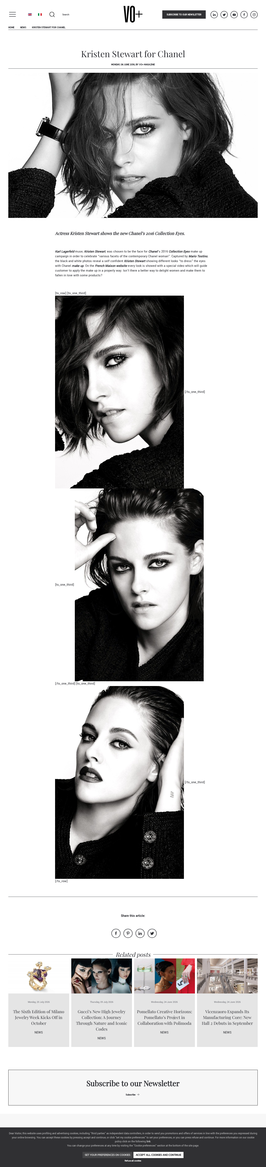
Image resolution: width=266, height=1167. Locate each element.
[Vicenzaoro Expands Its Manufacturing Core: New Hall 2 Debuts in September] (227, 976)
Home (11, 27)
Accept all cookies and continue (158, 1155)
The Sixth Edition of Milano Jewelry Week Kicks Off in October (38, 1017)
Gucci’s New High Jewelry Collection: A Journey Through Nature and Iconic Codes (101, 1020)
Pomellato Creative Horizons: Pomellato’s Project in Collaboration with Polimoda (164, 1017)
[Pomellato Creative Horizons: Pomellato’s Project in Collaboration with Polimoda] (164, 976)
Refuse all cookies (133, 1160)
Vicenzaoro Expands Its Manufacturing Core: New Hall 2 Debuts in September (227, 1017)
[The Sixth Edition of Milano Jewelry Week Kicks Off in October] (38, 976)
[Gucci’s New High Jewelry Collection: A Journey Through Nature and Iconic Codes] (101, 976)
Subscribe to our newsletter (184, 14)
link (148, 1141)
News (23, 27)
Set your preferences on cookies (107, 1155)
